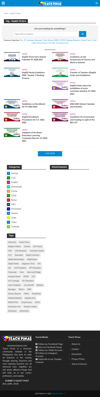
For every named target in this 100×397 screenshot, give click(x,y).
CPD (10, 251)
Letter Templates (14, 285)
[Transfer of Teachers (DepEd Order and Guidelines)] (60, 72)
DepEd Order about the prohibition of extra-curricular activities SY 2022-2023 (83, 90)
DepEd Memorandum (16, 259)
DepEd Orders (13, 264)
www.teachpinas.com (17, 346)
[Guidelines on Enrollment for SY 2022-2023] (12, 104)
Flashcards (12, 272)
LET (33, 276)
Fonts (22, 272)
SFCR (37, 302)
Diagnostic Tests (28, 264)
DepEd (24, 54)
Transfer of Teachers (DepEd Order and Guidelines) (83, 74)
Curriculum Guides (37, 251)
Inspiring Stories (14, 276)
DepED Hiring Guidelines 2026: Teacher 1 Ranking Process (33, 75)
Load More (50, 153)
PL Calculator (29, 40)
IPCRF (62, 40)
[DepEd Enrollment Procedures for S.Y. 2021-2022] (12, 117)
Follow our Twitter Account (50, 350)
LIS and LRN (29, 285)
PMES (56, 40)
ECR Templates (20, 268)
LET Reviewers (28, 281)
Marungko (12, 289)
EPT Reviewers (35, 268)
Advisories (12, 242)
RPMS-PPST (13, 302)
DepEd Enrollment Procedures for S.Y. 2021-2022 (33, 120)
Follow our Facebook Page (50, 344)
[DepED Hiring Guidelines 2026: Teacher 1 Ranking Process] (12, 72)
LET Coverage (13, 281)
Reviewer (38, 40)
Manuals (40, 285)
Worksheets (24, 311)
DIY (39, 264)
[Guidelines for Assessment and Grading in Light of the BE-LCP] (60, 117)
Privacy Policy (78, 359)
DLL (21, 40)
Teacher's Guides (30, 307)
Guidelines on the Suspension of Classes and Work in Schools (82, 60)
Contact (75, 349)
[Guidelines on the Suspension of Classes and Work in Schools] (60, 56)
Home (6, 13)
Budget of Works (14, 246)
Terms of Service (79, 364)
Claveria (27, 246)
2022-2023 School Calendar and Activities (82, 105)
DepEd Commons (32, 255)
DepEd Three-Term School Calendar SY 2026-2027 (34, 58)
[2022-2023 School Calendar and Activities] (60, 104)
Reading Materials (73, 40)
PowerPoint (36, 294)
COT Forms (37, 246)
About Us (76, 344)
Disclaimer (77, 354)
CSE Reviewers (21, 251)
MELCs (21, 289)
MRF (29, 289)
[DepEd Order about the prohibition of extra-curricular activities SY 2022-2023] (60, 85)
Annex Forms (24, 242)
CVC (10, 255)
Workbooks (12, 311)
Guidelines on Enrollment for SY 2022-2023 (33, 105)
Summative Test (62, 43)
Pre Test (52, 43)
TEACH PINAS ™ (58, 394)
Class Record (48, 40)
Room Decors (42, 43)
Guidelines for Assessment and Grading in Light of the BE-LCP (82, 120)
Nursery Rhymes (14, 294)
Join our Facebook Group (50, 347)
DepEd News (32, 259)
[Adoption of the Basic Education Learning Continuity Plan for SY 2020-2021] (12, 132)
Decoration (19, 255)
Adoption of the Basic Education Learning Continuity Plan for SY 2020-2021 (35, 137)
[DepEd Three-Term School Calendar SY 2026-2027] (12, 56)
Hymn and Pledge (33, 272)
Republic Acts (30, 298)
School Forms (86, 40)
